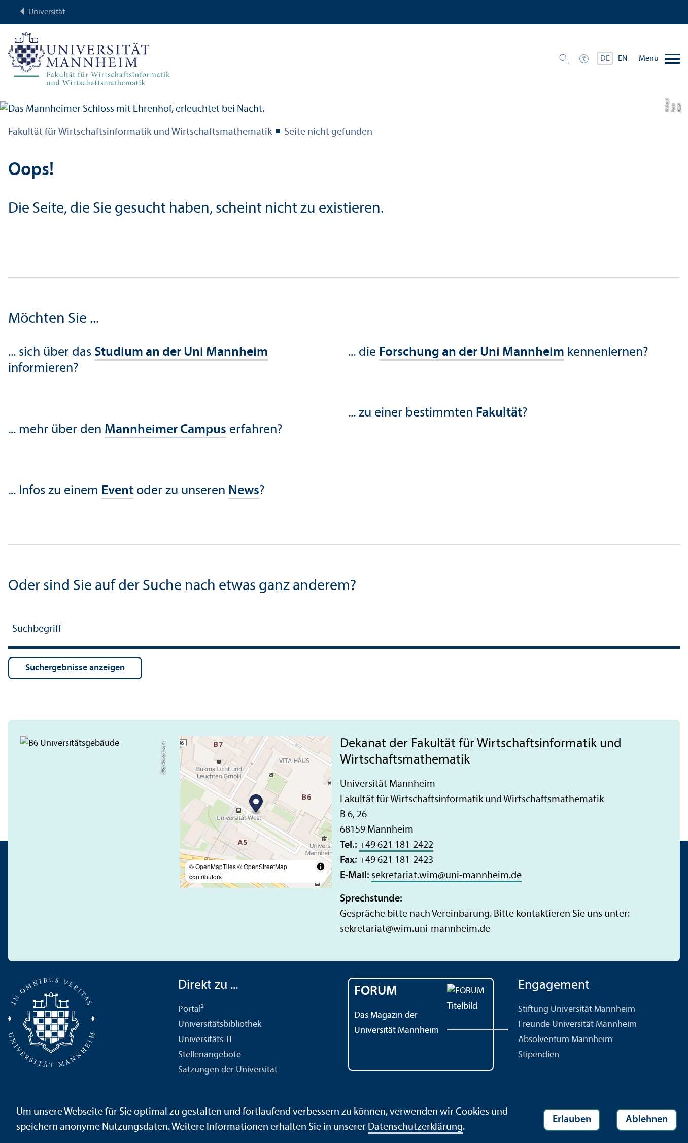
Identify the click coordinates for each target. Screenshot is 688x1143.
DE (605, 59)
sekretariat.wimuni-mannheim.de (446, 876)
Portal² (191, 1009)
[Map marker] (256, 804)
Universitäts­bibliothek (219, 1024)
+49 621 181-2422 (396, 845)
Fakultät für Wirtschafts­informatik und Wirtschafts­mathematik (140, 132)
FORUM (375, 991)
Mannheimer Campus (165, 430)
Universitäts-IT (205, 1040)
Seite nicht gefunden (328, 132)
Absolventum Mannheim (565, 1040)
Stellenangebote (209, 1055)
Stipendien (538, 1055)
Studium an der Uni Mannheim (181, 352)
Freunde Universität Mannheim (577, 1024)
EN (623, 59)
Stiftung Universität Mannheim (576, 1009)
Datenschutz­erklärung (415, 1127)
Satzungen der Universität (228, 1070)
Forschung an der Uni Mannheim (471, 352)
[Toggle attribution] (321, 866)
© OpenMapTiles (212, 866)
